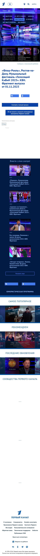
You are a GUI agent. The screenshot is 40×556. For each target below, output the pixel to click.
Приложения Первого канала (13, 525)
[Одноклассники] (25, 95)
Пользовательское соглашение (24, 528)
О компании (7, 522)
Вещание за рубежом (21, 541)
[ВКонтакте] (15, 95)
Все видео (9, 528)
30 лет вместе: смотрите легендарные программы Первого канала (20, 113)
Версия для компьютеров (20, 537)
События (35, 530)
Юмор (4, 124)
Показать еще (20, 273)
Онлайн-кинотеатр (30, 522)
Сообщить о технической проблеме (27, 64)
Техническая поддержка (22, 530)
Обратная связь (7, 530)
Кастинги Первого (30, 525)
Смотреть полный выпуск (20, 105)
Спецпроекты (17, 522)
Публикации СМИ (20, 533)
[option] (9, 55)
